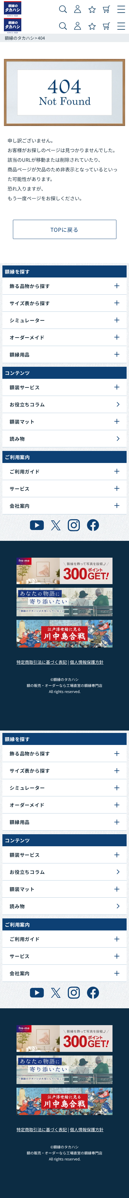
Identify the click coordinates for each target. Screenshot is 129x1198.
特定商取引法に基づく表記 (41, 662)
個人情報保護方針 (87, 662)
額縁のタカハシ (19, 38)
